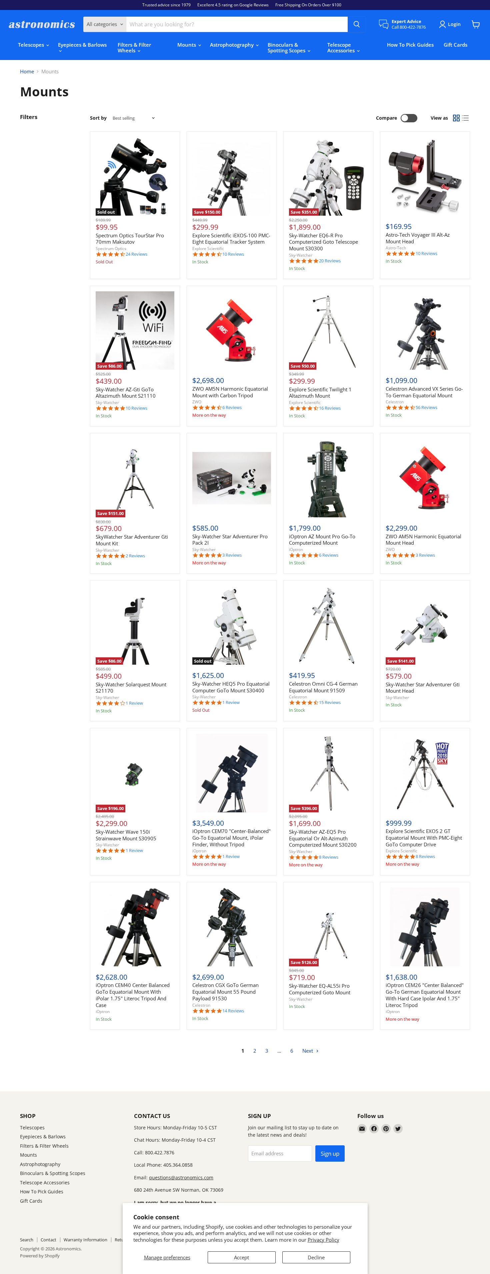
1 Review (134, 703)
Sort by (98, 118)
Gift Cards (455, 44)
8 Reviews (328, 857)
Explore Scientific (208, 248)
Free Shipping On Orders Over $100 (308, 5)
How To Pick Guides (410, 44)
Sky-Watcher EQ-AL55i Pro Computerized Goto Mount (319, 989)
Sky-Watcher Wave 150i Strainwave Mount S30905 (126, 835)
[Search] (357, 24)
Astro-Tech (396, 248)
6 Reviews (232, 407)
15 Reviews (330, 702)
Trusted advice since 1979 (166, 5)
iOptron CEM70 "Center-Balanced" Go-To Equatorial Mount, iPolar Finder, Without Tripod (231, 837)
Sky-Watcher (300, 255)
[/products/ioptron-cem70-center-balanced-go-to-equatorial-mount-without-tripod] (231, 773)
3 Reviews (232, 555)
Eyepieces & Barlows (82, 44)
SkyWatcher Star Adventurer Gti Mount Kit (132, 540)
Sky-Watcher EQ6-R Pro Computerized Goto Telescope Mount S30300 (323, 242)
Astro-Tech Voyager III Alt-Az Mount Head (418, 238)
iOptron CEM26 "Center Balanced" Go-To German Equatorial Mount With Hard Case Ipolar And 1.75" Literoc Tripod (425, 995)
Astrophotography (232, 44)
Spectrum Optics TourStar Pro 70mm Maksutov (130, 238)
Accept (241, 1257)
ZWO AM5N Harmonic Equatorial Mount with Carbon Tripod (230, 392)
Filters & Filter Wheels (134, 47)
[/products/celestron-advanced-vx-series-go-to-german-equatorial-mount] (425, 330)
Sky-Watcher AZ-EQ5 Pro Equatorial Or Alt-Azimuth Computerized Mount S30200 (323, 838)
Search (26, 1240)
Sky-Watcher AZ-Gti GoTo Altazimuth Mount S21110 (126, 392)
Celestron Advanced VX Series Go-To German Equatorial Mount (424, 392)
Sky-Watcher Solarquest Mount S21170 (131, 687)
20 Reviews (330, 261)
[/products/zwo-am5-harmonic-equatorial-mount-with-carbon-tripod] (231, 330)
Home (27, 71)
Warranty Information (85, 1240)
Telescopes (31, 44)
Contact (48, 1240)
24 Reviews (136, 254)
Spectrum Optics (111, 248)
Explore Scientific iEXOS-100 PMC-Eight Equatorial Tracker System (231, 238)
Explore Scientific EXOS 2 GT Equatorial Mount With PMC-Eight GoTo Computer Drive (424, 837)
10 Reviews (233, 254)
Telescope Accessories (341, 47)
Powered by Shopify (40, 1256)
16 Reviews (330, 408)
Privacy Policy (323, 1239)
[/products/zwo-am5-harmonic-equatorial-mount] (425, 478)
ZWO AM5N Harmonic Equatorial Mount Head (423, 539)
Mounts (187, 44)
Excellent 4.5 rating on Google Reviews (233, 5)
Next (308, 1050)
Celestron (395, 402)
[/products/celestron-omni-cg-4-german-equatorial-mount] (328, 625)
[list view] (465, 118)
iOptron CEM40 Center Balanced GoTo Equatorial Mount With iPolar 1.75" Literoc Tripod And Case (133, 995)
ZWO (196, 402)
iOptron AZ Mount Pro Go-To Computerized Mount (322, 539)
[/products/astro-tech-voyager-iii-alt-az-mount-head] (425, 176)
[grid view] (456, 118)
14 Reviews (233, 1011)
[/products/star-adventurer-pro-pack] (231, 478)
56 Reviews (426, 407)
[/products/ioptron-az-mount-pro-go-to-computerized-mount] (328, 478)
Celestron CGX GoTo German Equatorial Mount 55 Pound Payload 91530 (225, 991)
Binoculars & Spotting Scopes (287, 47)
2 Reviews (135, 556)
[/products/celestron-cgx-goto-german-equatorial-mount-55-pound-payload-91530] (231, 927)
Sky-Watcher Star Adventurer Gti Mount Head (423, 687)
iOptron (296, 549)
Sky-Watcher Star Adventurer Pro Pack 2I (230, 539)
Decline (316, 1257)
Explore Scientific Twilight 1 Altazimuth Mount (320, 392)
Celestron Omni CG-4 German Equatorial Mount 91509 (323, 687)
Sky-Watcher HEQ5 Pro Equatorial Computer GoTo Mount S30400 (231, 687)
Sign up (330, 1153)
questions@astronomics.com (181, 1177)
